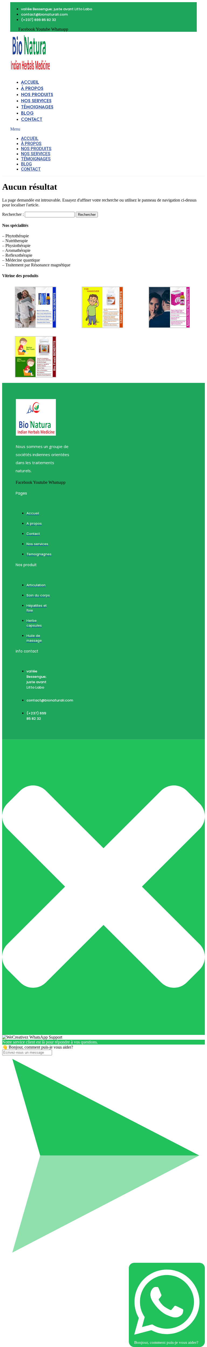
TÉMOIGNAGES (37, 107)
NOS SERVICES (36, 101)
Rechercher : (13, 214)
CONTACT (31, 119)
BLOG (27, 113)
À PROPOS (32, 88)
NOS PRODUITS (37, 94)
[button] (52, 129)
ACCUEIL (30, 82)
